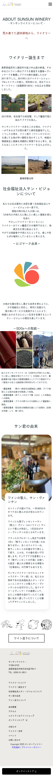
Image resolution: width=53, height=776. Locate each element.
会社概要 (12, 707)
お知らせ (12, 727)
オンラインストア (25, 771)
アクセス (12, 711)
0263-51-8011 (20, 672)
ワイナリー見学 (15, 731)
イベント (12, 736)
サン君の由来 (14, 696)
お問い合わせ (14, 740)
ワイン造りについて (26, 638)
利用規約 (16, 747)
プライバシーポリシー (31, 747)
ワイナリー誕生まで (17, 687)
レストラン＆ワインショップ (21, 716)
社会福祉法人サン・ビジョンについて (25, 691)
